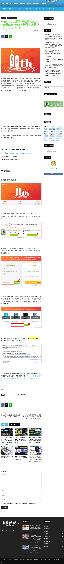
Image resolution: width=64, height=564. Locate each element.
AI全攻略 (16, 3)
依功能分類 (4, 17)
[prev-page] (2, 464)
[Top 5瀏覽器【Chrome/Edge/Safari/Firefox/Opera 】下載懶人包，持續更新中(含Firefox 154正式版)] (25, 536)
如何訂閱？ (53, 168)
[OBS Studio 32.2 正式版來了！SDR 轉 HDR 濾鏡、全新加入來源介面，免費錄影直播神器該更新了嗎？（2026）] (7, 432)
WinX (13, 395)
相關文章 (4, 424)
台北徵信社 (54, 126)
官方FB (53, 559)
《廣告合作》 (38, 9)
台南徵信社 (56, 128)
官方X (57, 559)
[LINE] (10, 36)
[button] (61, 3)
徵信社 (48, 126)
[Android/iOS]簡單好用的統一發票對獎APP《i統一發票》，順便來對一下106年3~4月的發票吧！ (32, 416)
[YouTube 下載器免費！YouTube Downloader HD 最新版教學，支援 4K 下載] (25, 527)
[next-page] (5, 464)
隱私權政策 (22, 559)
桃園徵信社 (55, 136)
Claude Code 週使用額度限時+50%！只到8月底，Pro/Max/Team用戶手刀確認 (52, 52)
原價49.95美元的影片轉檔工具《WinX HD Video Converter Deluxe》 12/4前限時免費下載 (21, 378)
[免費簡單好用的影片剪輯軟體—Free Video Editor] (7, 450)
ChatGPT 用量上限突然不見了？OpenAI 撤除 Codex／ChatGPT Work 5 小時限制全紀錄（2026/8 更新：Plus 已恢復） (53, 45)
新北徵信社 (48, 136)
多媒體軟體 (36, 3)
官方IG (55, 9)
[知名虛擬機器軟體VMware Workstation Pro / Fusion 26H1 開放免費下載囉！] (25, 547)
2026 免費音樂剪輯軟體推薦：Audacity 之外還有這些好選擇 (21, 458)
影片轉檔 (17, 395)
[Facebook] (2, 36)
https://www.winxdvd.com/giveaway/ (22, 153)
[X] (6, 36)
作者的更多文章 (14, 424)
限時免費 (14, 17)
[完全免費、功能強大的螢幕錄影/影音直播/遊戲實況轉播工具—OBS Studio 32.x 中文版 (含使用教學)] (35, 450)
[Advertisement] (32, 14)
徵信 (60, 131)
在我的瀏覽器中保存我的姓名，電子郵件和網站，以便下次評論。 (20, 504)
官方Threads (47, 9)
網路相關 (22, 3)
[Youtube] (13, 530)
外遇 (45, 135)
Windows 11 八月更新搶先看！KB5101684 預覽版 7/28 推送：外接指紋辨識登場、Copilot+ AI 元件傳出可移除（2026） (53, 37)
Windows (8, 395)
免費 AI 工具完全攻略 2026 (16, 9)
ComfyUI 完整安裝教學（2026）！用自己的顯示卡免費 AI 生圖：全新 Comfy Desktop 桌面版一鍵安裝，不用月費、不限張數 (54, 72)
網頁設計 (59, 140)
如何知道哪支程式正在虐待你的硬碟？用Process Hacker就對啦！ (10, 416)
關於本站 (3, 9)
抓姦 (52, 130)
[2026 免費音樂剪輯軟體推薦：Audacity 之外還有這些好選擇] (21, 450)
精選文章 (8, 3)
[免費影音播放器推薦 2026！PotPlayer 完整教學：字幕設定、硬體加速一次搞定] (21, 432)
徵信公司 (59, 130)
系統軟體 (28, 3)
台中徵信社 (49, 128)
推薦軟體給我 (29, 9)
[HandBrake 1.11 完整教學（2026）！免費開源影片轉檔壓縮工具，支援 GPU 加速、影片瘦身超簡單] (35, 432)
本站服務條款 (9, 559)
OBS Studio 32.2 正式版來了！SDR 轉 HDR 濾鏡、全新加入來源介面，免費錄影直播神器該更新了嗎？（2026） (7, 441)
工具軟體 (43, 3)
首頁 (3, 3)
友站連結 (36, 559)
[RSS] (6, 530)
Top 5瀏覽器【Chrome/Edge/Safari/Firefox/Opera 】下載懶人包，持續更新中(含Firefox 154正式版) (35, 538)
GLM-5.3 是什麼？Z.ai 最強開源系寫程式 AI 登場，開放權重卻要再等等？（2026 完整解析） (54, 65)
